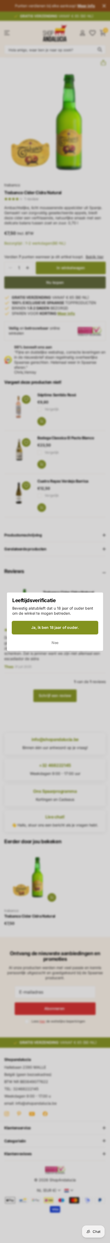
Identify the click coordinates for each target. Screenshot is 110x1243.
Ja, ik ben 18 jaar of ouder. (54, 627)
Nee (55, 642)
